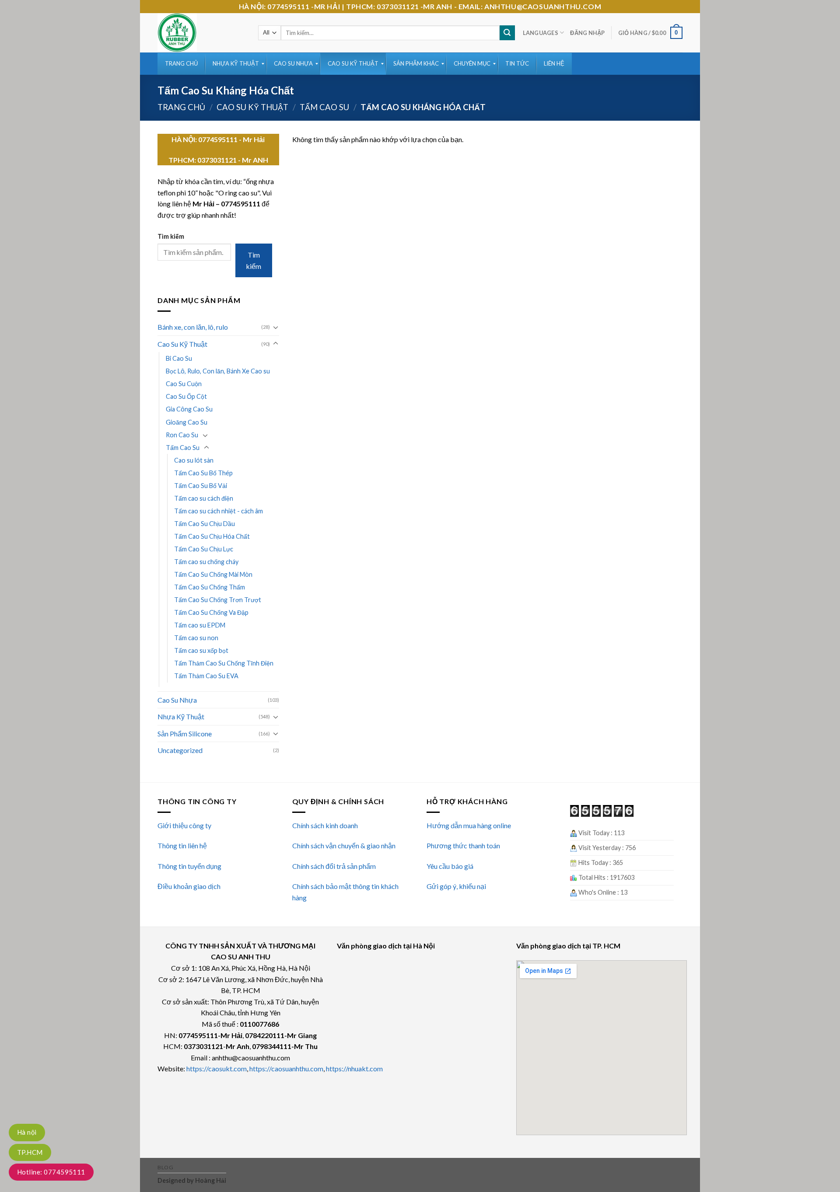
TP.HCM (30, 1152)
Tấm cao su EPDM (199, 625)
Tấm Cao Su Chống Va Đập (211, 612)
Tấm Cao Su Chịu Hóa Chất (212, 536)
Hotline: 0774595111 (51, 1172)
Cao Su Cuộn (184, 383)
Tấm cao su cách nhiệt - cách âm (218, 511)
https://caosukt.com (216, 1068)
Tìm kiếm (171, 236)
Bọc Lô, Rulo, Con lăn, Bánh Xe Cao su (218, 371)
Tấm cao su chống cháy (206, 561)
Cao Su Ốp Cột (186, 396)
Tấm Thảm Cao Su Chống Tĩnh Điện (223, 663)
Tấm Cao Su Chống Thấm (209, 587)
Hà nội (27, 1132)
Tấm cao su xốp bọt (201, 650)
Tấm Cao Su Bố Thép (203, 473)
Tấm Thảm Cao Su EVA (206, 676)
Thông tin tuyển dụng (189, 866)
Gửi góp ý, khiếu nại (456, 886)
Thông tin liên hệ (182, 845)
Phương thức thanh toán (463, 845)
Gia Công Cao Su (189, 409)
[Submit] (507, 32)
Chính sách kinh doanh (325, 825)
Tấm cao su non (196, 637)
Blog (165, 1167)
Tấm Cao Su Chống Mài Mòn (213, 574)
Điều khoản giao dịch (189, 886)
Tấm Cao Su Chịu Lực (203, 549)
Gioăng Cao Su (186, 422)
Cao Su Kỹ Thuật (252, 107)
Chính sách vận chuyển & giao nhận (344, 845)
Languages (540, 32)
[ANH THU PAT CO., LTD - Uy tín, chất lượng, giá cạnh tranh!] (201, 32)
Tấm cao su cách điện (203, 498)
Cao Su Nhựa (177, 700)
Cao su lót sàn (194, 460)
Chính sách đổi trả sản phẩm (334, 866)
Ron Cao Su (182, 435)
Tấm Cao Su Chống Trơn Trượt (217, 599)
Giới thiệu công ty (184, 825)
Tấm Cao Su (324, 107)
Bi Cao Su (179, 358)
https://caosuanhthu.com (286, 1068)
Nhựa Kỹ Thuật (181, 716)
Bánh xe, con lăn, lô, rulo (193, 327)
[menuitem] (181, 64)
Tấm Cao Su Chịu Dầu (204, 523)
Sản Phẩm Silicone (185, 733)
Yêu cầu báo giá (450, 866)
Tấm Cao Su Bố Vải (200, 485)
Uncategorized (180, 750)
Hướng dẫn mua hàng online (469, 825)
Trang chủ (181, 107)
